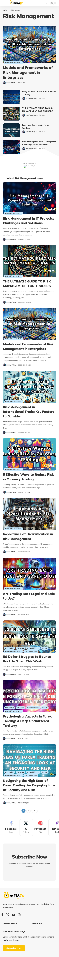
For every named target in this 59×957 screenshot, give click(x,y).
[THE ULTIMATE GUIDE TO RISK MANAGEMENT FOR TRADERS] (11, 114)
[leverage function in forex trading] (11, 130)
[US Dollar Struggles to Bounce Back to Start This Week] (29, 636)
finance (20, 648)
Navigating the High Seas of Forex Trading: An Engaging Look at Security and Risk (29, 785)
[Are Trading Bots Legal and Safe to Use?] (29, 574)
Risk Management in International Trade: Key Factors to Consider (28, 411)
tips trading (31, 651)
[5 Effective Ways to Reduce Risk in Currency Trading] (29, 454)
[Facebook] (11, 827)
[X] (25, 827)
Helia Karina (11, 83)
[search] (46, 3)
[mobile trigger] (5, 3)
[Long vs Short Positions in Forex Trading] (11, 97)
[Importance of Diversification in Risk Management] (29, 514)
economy (9, 648)
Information (33, 648)
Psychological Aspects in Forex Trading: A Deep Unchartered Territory (27, 721)
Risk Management (13, 62)
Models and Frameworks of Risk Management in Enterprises (28, 72)
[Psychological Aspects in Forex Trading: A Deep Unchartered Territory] (29, 696)
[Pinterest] (40, 827)
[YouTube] (13, 914)
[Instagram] (19, 914)
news (44, 648)
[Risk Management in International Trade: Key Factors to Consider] (29, 387)
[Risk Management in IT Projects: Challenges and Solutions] (11, 147)
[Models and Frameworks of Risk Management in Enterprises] (29, 44)
